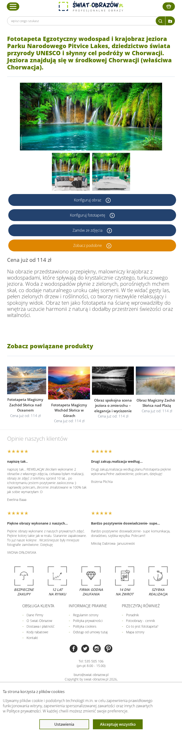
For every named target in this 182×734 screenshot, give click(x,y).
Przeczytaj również (141, 605)
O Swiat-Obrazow (39, 620)
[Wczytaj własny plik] (170, 20)
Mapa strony (135, 632)
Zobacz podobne (88, 245)
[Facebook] (73, 649)
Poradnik (132, 615)
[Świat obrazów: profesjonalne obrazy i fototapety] (91, 6)
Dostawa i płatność (41, 626)
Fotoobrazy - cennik (140, 620)
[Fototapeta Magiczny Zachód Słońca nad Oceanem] (25, 380)
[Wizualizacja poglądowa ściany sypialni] (111, 172)
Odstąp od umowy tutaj (90, 632)
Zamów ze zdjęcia (88, 230)
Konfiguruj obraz (88, 200)
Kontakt (32, 637)
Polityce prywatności (24, 711)
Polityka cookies (84, 626)
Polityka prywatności (88, 620)
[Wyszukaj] (160, 20)
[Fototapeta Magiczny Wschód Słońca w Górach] (69, 383)
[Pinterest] (108, 649)
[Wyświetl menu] (13, 6)
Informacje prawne (88, 605)
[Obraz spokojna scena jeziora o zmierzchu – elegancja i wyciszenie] (113, 381)
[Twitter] (85, 649)
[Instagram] (97, 649)
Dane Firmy (35, 615)
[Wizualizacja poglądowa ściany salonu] (71, 172)
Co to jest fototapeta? (142, 626)
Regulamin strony (85, 615)
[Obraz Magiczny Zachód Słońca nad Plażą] (157, 381)
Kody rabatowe (37, 632)
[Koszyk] (169, 6)
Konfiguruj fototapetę (88, 215)
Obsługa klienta (38, 605)
